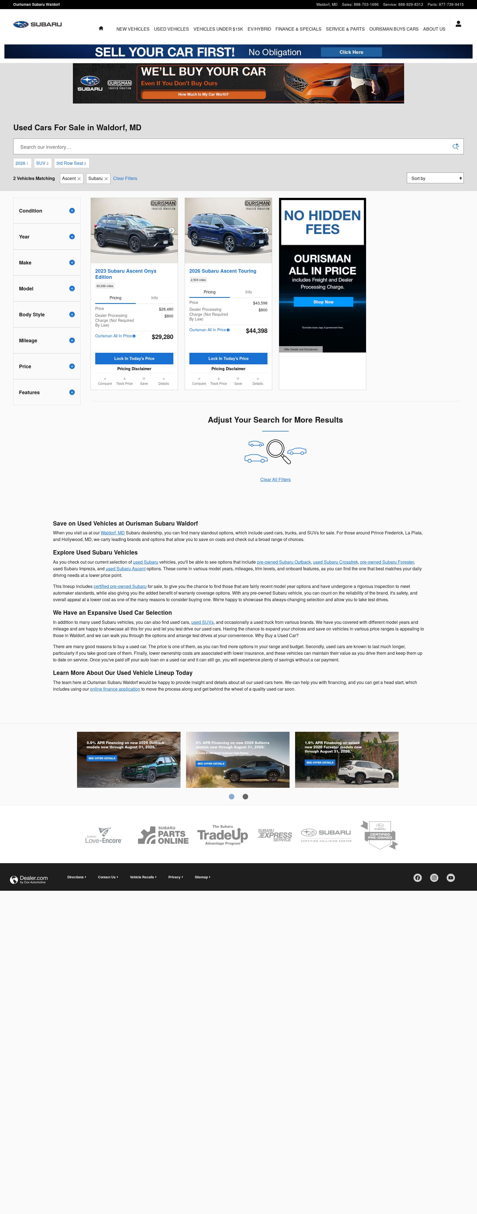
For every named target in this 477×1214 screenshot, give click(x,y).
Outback (129, 761)
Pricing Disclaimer (134, 369)
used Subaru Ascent (125, 568)
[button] (134, 286)
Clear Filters (125, 178)
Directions (75, 876)
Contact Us (107, 876)
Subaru (95, 178)
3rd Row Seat (71, 163)
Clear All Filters (275, 479)
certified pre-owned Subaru (120, 586)
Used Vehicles (171, 29)
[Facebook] (420, 880)
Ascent (69, 178)
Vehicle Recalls (142, 876)
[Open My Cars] (457, 24)
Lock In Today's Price (134, 358)
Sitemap (201, 876)
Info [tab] (154, 297)
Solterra (238, 761)
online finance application (115, 689)
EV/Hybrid (259, 29)
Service (345, 29)
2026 (21, 163)
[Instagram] (436, 880)
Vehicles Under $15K (218, 29)
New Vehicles (133, 29)
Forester (347, 761)
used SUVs (202, 622)
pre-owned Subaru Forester (387, 562)
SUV (42, 163)
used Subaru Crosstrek (335, 562)
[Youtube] (453, 880)
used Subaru (145, 562)
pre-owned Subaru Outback (284, 562)
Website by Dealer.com (28, 880)
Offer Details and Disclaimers (300, 349)
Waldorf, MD (113, 532)
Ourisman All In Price (113, 335)
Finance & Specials (298, 29)
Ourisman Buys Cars (394, 29)
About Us (434, 29)
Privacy (174, 876)
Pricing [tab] (115, 297)
